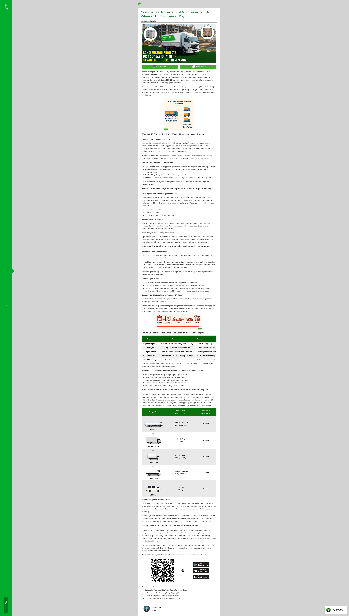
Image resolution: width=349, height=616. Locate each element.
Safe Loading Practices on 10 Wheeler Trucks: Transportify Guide (166, 590)
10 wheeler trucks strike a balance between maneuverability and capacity (185, 155)
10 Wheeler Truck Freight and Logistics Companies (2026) (163, 598)
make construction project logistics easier (186, 555)
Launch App (6, 605)
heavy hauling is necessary (200, 158)
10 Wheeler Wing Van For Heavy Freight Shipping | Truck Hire (165, 593)
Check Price (161, 67)
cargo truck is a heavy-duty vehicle (164, 143)
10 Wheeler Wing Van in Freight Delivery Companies (162, 595)
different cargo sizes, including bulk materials (178, 178)
